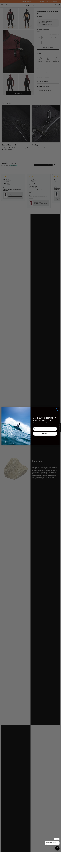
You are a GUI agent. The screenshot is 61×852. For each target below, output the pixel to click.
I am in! (45, 433)
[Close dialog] (57, 409)
